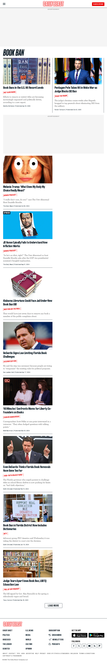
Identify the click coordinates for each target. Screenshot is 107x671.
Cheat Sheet (7, 631)
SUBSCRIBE (98, 4)
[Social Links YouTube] (89, 646)
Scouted (6, 649)
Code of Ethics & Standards (58, 653)
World (28, 640)
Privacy (43, 653)
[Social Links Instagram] (84, 646)
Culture (29, 644)
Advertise (30, 653)
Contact (12, 653)
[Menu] (6, 4)
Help (37, 653)
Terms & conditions (87, 653)
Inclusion (74, 653)
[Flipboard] (100, 646)
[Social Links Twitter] (79, 646)
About (5, 653)
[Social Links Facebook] (74, 646)
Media (28, 635)
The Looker (7, 644)
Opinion (29, 649)
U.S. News (29, 631)
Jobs (23, 653)
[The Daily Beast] (53, 4)
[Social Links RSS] (95, 646)
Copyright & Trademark (12, 656)
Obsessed (7, 640)
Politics (6, 635)
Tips (18, 653)
